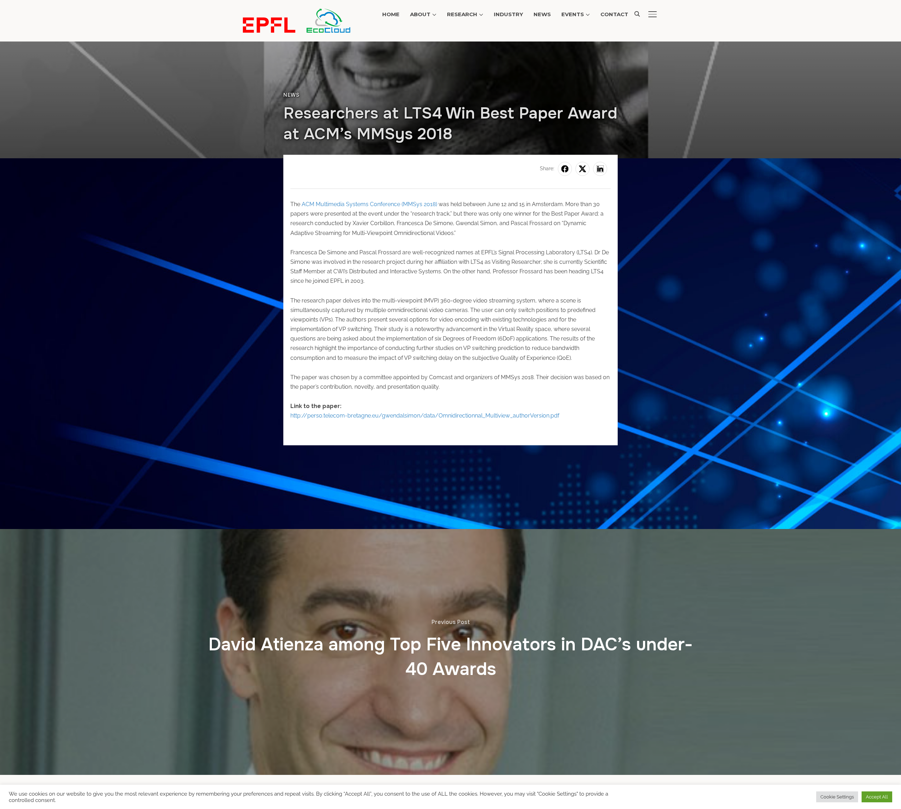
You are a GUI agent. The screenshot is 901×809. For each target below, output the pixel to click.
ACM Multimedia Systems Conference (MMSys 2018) (369, 204)
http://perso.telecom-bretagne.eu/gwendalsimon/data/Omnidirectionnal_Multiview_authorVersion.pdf (424, 415)
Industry (508, 14)
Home (390, 14)
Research (462, 14)
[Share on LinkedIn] (600, 169)
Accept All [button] (877, 797)
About (420, 14)
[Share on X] (582, 169)
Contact (614, 14)
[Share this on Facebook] (565, 169)
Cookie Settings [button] (837, 797)
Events (572, 14)
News (542, 14)
